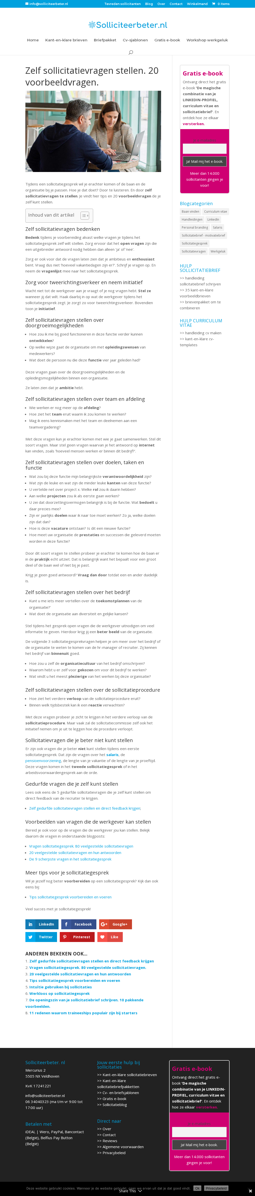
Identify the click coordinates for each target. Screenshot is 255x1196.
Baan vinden (190, 211)
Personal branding (195, 227)
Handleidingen (192, 219)
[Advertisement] (204, 442)
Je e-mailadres (204, 140)
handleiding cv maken (203, 332)
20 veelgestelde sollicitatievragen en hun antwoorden (75, 852)
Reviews (110, 1140)
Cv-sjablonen (135, 40)
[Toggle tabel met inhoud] (82, 215)
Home (33, 40)
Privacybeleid (114, 1152)
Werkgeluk (218, 251)
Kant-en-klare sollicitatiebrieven (130, 1074)
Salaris (217, 227)
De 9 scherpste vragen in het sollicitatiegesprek (70, 858)
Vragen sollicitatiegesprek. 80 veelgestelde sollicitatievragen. (87, 967)
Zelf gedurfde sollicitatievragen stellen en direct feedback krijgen (84, 808)
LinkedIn (213, 219)
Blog (149, 4)
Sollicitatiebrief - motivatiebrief (203, 235)
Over (161, 4)
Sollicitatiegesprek (194, 243)
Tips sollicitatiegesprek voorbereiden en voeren (70, 896)
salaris (112, 754)
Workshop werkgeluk (207, 40)
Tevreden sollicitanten (122, 4)
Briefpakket (105, 40)
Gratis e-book (167, 40)
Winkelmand (197, 4)
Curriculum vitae (215, 211)
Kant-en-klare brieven (66, 40)
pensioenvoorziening (43, 760)
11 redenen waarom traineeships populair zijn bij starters (83, 1012)
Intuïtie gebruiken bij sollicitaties (60, 986)
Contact (176, 4)
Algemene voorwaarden (123, 1146)
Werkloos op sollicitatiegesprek (59, 993)
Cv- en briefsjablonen (121, 1092)
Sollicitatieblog (115, 1104)
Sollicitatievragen (194, 251)
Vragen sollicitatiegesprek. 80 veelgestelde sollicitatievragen (81, 846)
